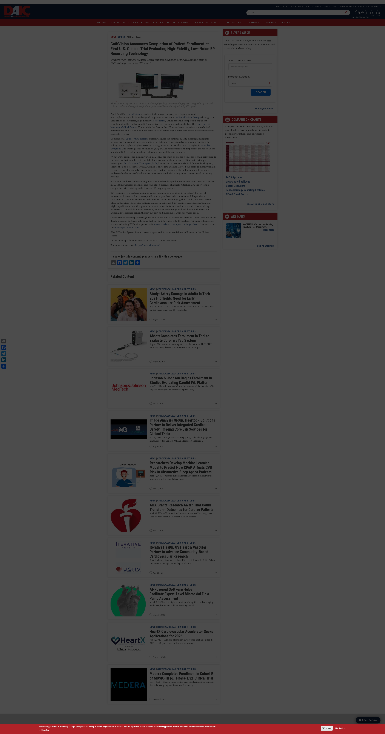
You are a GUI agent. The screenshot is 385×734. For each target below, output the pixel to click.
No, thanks (340, 728)
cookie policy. (43, 730)
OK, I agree (326, 728)
